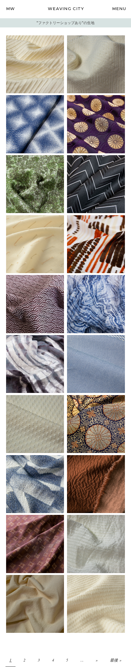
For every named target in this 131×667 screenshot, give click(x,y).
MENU (119, 8)
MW (10, 8)
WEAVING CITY (66, 8)
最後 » (116, 660)
